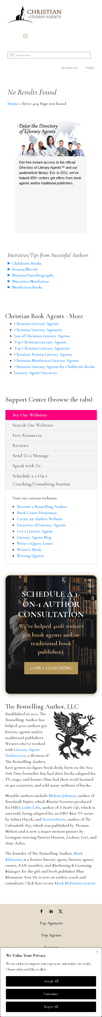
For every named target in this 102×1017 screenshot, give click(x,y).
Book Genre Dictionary (37, 512)
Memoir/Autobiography (33, 275)
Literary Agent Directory (35, 372)
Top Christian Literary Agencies (42, 348)
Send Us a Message (31, 456)
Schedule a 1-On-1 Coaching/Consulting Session (41, 480)
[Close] (97, 951)
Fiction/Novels (25, 269)
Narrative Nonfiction (30, 281)
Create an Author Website (40, 518)
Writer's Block (29, 549)
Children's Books (26, 263)
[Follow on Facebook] (41, 911)
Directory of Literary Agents (41, 525)
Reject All (51, 1007)
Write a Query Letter (35, 543)
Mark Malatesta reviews (75, 883)
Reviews (20, 445)
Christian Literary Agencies (38, 329)
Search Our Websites (33, 425)
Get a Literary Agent (35, 531)
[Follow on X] (60, 911)
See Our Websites (30, 415)
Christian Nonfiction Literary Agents (46, 360)
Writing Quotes (30, 555)
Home (13, 103)
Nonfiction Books (27, 287)
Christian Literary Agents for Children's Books (54, 366)
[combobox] (49, 55)
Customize (51, 994)
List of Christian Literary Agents (42, 335)
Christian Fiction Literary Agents (43, 354)
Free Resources (27, 435)
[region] (51, 982)
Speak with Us (27, 466)
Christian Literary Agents (36, 323)
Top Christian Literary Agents (40, 342)
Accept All (51, 981)
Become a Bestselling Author (42, 506)
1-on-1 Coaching (51, 668)
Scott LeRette (54, 819)
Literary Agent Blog (34, 537)
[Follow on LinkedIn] (51, 911)
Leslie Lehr (31, 807)
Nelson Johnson (62, 795)
